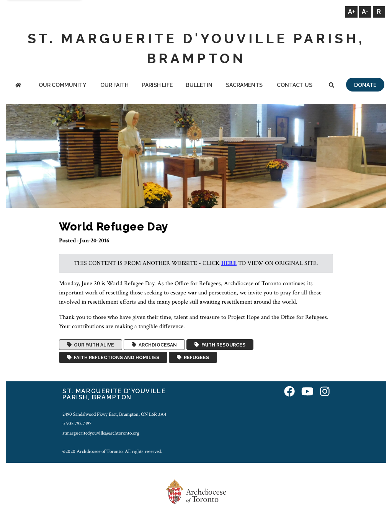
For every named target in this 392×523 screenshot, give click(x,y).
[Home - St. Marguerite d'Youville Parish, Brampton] (18, 86)
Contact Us (294, 85)
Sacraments (244, 85)
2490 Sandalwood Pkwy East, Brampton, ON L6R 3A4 (114, 414)
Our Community (62, 85)
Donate (365, 85)
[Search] (331, 86)
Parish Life (157, 85)
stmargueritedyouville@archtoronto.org (100, 433)
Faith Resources (222, 344)
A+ (351, 11)
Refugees (195, 357)
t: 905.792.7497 (76, 423)
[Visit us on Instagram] (325, 392)
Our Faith (114, 85)
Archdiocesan (156, 344)
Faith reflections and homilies (115, 357)
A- (365, 11)
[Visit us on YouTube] (307, 392)
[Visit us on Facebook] (289, 392)
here (229, 263)
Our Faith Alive (93, 344)
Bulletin (199, 85)
